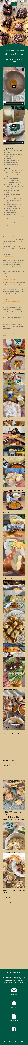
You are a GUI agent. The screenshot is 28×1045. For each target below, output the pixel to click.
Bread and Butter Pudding (12, 372)
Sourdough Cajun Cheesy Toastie (11, 764)
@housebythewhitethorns (9, 279)
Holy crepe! (7, 646)
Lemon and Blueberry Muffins (13, 727)
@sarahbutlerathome (8, 303)
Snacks (5, 335)
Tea (9, 335)
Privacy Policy (21, 1041)
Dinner (14, 333)
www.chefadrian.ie (8, 256)
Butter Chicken (8, 513)
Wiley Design (14, 1041)
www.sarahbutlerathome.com (11, 301)
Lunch (20, 333)
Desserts (8, 333)
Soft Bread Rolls (8, 579)
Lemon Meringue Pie (10, 420)
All (3, 333)
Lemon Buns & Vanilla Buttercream (10, 490)
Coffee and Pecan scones (11, 852)
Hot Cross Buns (8, 903)
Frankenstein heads (9, 690)
